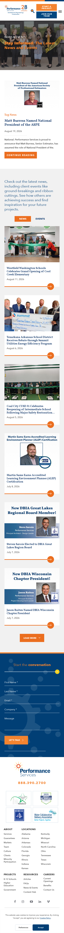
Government (10, 890)
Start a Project (47, 7)
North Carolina (48, 847)
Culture (7, 851)
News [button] (22, 218)
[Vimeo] (48, 902)
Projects (10, 874)
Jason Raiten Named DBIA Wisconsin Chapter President (30, 611)
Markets (7, 842)
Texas (43, 860)
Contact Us (48, 890)
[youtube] (31, 902)
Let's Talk (14, 740)
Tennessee (46, 855)
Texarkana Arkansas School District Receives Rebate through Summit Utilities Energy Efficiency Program (30, 340)
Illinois (25, 860)
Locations (29, 829)
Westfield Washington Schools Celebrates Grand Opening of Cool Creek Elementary (28, 271)
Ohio (43, 851)
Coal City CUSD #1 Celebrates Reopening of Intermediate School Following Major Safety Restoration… (31, 409)
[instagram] (23, 902)
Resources (31, 874)
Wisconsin (46, 864)
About (8, 829)
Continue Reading (21, 155)
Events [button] (40, 218)
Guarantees (9, 838)
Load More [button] (30, 638)
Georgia (26, 855)
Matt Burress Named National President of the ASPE (27, 122)
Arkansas (26, 842)
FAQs (26, 883)
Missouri (45, 842)
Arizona (25, 838)
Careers (48, 874)
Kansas (25, 868)
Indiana (25, 864)
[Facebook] (15, 902)
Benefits (47, 885)
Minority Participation (10, 860)
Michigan (45, 838)
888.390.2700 (32, 783)
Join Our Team (46, 15)
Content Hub (30, 892)
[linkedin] (40, 902)
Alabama (26, 834)
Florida (25, 851)
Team (6, 847)
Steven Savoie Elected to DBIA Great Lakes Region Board (29, 545)
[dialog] (32, 11)
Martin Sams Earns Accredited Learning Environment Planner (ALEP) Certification (31, 478)
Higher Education (9, 884)
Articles (27, 879)
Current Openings (48, 880)
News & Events (31, 888)
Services (8, 834)
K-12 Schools (10, 879)
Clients (7, 855)
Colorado (26, 847)
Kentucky (45, 834)
